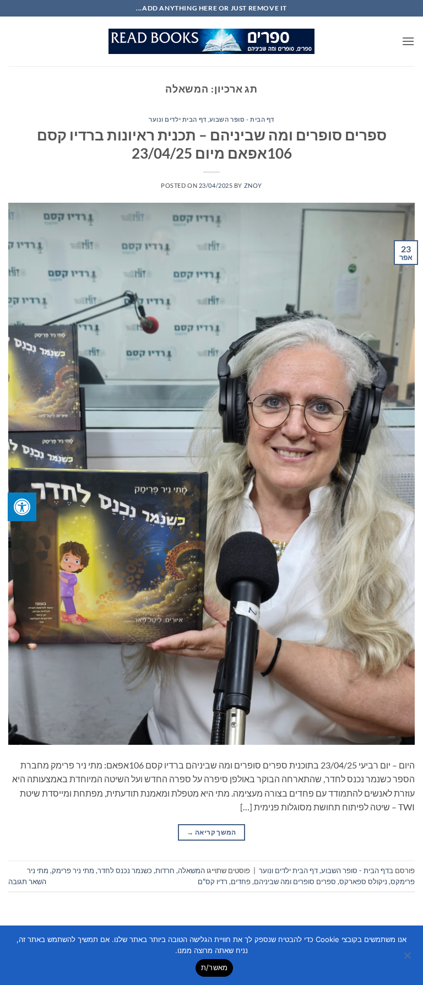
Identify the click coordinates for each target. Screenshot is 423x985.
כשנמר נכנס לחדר (124, 870)
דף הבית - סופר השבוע (241, 119)
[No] (408, 958)
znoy (253, 185)
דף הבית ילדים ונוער (178, 119)
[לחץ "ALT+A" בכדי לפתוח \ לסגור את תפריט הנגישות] (22, 506)
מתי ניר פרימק (73, 870)
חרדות (165, 870)
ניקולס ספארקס (363, 881)
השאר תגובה (27, 881)
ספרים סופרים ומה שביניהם (295, 881)
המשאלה (191, 870)
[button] (408, 41)
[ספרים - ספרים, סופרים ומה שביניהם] (211, 41)
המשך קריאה (211, 832)
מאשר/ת (214, 967)
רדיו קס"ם (212, 881)
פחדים (241, 881)
